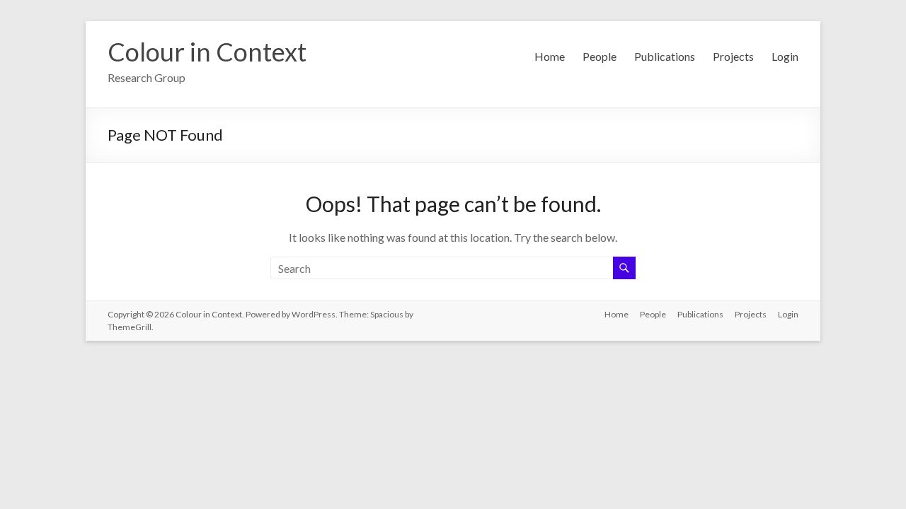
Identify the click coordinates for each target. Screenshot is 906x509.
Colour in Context (207, 51)
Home (549, 56)
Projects (733, 56)
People (600, 56)
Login (785, 56)
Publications (664, 56)
